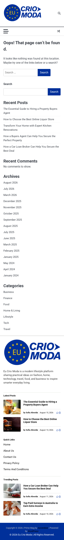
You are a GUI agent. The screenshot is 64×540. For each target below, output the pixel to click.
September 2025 (12, 219)
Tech (6, 323)
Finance (7, 298)
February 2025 (11, 250)
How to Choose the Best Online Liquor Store (28, 119)
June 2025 (9, 238)
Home (6, 444)
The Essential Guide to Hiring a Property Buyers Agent (40, 403)
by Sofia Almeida (30, 413)
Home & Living (11, 310)
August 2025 (10, 226)
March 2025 (10, 244)
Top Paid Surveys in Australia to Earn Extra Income (40, 504)
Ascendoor (43, 528)
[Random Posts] (58, 31)
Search (7, 84)
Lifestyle (8, 316)
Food (6, 304)
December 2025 (12, 201)
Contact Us (9, 456)
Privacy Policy (11, 463)
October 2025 (11, 213)
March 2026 (10, 195)
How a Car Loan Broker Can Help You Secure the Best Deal (40, 487)
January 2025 (10, 256)
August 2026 (10, 182)
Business (8, 292)
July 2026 (8, 188)
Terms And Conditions (16, 469)
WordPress (33, 531)
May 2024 (8, 263)
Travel (6, 329)
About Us (8, 450)
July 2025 (8, 232)
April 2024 (9, 269)
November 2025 (12, 207)
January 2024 (10, 275)
